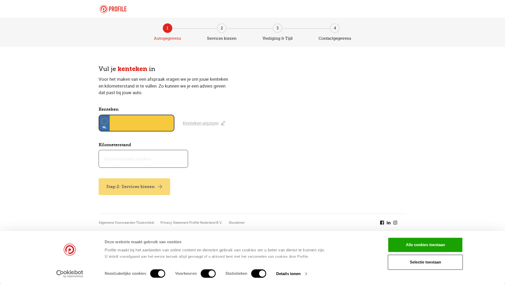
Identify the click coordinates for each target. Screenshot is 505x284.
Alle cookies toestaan (425, 244)
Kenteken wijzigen (201, 123)
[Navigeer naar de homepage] (113, 9)
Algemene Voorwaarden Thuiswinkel (126, 222)
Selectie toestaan (425, 262)
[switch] (208, 273)
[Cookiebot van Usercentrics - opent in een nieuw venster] (70, 274)
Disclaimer (237, 222)
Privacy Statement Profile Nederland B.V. (191, 222)
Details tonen (288, 273)
